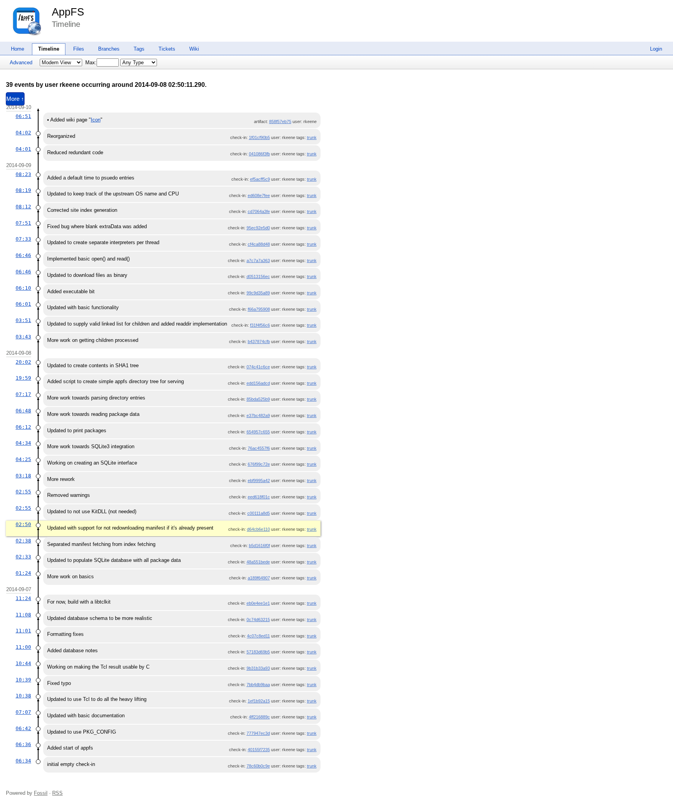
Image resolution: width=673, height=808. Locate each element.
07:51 (23, 223)
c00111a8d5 (258, 513)
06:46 (23, 255)
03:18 (23, 476)
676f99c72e (259, 464)
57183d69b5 (258, 652)
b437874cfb (259, 341)
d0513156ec (258, 276)
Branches (109, 49)
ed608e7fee (259, 195)
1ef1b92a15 (259, 701)
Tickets (167, 49)
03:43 (23, 337)
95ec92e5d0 (258, 227)
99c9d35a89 (258, 292)
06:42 (23, 728)
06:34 (23, 761)
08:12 (23, 206)
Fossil (41, 793)
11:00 (23, 647)
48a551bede (258, 562)
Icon (95, 120)
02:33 (23, 557)
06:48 (23, 411)
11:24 (23, 598)
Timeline (48, 49)
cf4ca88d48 (259, 244)
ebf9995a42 (259, 480)
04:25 (23, 459)
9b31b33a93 (258, 668)
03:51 (23, 320)
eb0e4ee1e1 (258, 603)
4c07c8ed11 (258, 636)
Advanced (21, 62)
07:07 (23, 712)
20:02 (23, 362)
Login (656, 49)
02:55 (23, 492)
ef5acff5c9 (260, 179)
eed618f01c (259, 497)
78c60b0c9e (258, 766)
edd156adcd (258, 383)
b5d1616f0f (259, 545)
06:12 (23, 427)
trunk (312, 137)
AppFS (68, 12)
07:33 (23, 239)
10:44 (23, 663)
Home (17, 49)
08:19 (23, 190)
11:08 (23, 615)
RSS (57, 793)
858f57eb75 (280, 121)
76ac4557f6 (259, 448)
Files (78, 49)
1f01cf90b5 (259, 137)
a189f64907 (259, 578)
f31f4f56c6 (260, 325)
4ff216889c (259, 717)
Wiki (194, 49)
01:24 (23, 573)
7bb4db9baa (258, 684)
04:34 (23, 443)
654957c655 (258, 432)
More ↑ (15, 99)
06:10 (23, 288)
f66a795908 (259, 309)
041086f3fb (259, 153)
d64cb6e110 (258, 529)
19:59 (23, 378)
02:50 (23, 524)
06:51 (23, 116)
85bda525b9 (258, 399)
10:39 (23, 680)
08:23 (23, 174)
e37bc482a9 (258, 415)
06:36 (23, 744)
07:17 (23, 394)
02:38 (23, 541)
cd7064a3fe (259, 211)
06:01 (23, 304)
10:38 (23, 696)
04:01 (23, 149)
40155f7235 (259, 749)
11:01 (23, 631)
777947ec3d (258, 733)
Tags (139, 49)
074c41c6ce (258, 366)
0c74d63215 (258, 619)
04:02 (23, 133)
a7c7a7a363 (258, 260)
